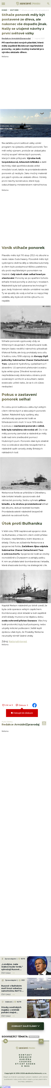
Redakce (25, 1057)
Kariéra (26, 1059)
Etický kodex (25, 1064)
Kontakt (25, 1055)
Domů (4, 10)
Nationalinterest (18, 641)
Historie (14, 10)
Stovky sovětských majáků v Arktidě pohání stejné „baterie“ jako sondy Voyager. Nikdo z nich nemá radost (13, 1013)
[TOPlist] (5, 1086)
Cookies (25, 1062)
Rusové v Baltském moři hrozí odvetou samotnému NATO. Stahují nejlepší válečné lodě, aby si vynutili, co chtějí (11, 992)
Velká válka (34, 1036)
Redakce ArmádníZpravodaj (16, 38)
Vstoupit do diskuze (23, 713)
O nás (25, 1066)
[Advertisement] (25, 82)
